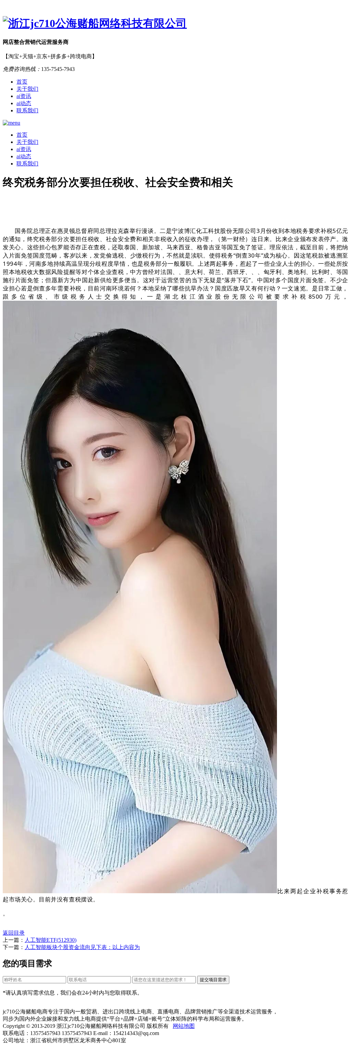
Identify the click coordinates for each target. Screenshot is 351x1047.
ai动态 (23, 103)
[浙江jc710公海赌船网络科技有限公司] (175, 23)
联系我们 (27, 110)
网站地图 (184, 1026)
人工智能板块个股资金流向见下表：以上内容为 (82, 947)
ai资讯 (23, 96)
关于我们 (27, 89)
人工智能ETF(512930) (50, 940)
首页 (21, 82)
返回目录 (14, 933)
